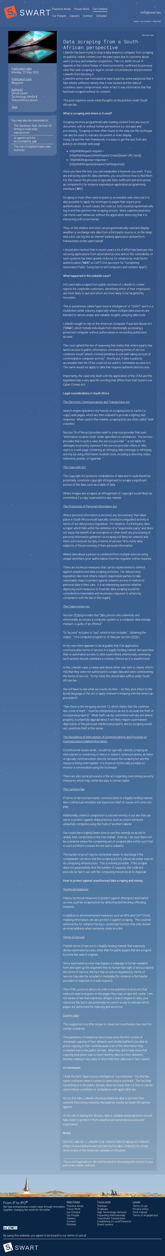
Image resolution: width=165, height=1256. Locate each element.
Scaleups (102, 1209)
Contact (88, 16)
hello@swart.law (151, 12)
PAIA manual (140, 1212)
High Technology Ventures (112, 1212)
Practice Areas (75, 1205)
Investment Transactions (111, 1218)
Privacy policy (141, 1209)
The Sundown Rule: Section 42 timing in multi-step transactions (33, 129)
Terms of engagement (145, 1215)
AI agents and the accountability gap (25, 139)
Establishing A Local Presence (114, 1221)
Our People (59, 16)
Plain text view (148, 35)
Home (135, 21)
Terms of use (140, 1205)
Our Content (100, 9)
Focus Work (73, 1209)
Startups (102, 1205)
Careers (74, 16)
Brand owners (105, 1224)
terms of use (75, 1235)
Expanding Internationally (111, 1215)
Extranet (101, 16)
